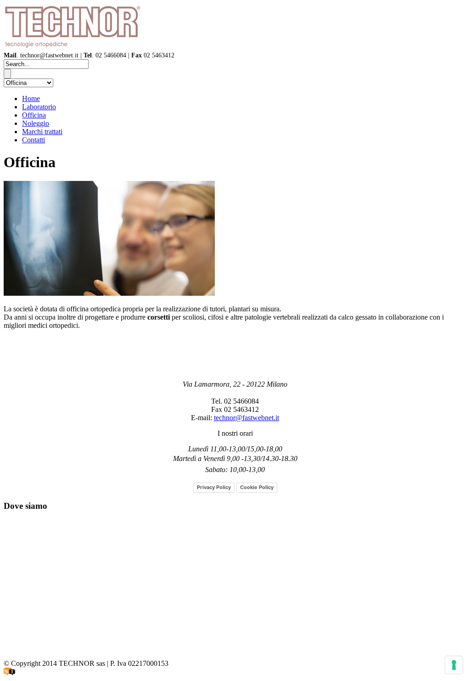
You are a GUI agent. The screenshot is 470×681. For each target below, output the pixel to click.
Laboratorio (39, 107)
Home (31, 98)
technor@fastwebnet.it (246, 418)
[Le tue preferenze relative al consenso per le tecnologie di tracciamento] (454, 665)
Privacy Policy (214, 487)
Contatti (33, 140)
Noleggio (35, 123)
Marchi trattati (42, 131)
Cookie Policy (257, 487)
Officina (34, 115)
